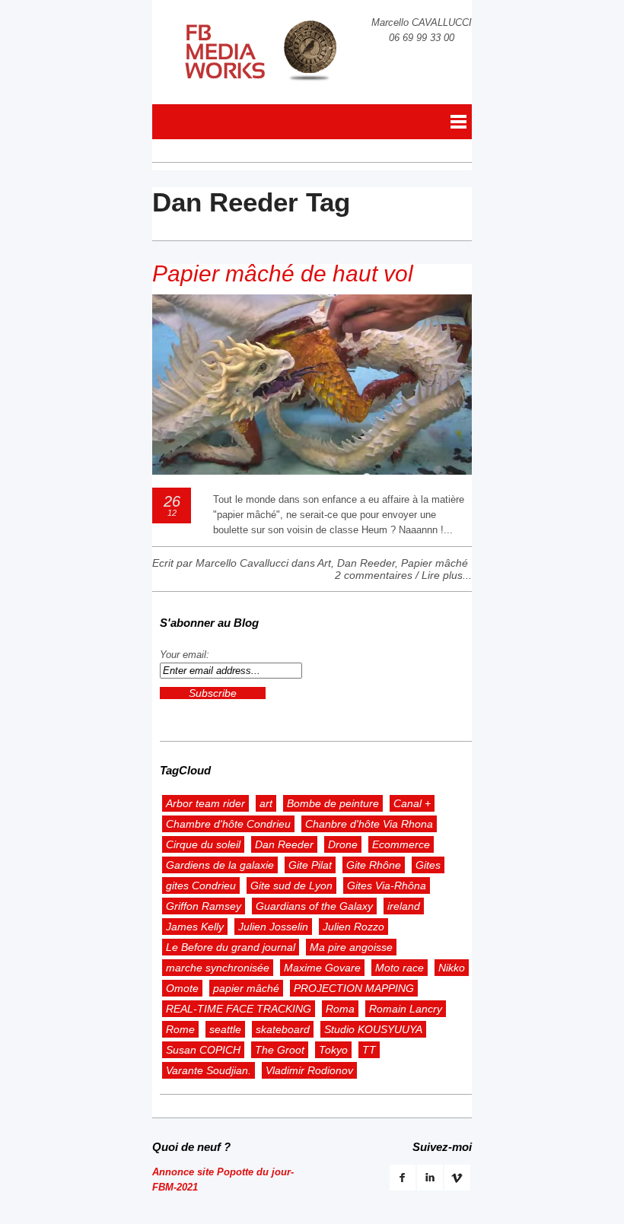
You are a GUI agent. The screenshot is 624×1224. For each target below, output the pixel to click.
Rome (180, 1029)
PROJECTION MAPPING (354, 988)
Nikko (451, 968)
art (265, 803)
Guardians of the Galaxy (314, 906)
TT (369, 1050)
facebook (402, 1178)
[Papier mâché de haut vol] (312, 471)
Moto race (399, 968)
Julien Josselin (273, 926)
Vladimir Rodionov (309, 1070)
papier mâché (246, 988)
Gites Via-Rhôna (386, 885)
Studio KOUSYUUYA (373, 1029)
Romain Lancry (405, 1009)
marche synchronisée (217, 968)
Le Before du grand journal (230, 947)
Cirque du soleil (203, 844)
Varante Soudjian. (208, 1070)
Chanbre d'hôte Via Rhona (369, 824)
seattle (225, 1029)
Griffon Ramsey (203, 906)
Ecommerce (401, 844)
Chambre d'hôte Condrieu (228, 824)
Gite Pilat (310, 865)
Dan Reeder (366, 563)
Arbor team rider (205, 803)
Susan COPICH (203, 1050)
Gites (428, 865)
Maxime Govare (322, 968)
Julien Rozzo (353, 926)
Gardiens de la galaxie (220, 865)
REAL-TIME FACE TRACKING (238, 1009)
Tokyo (333, 1050)
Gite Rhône (373, 865)
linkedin (430, 1178)
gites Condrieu (201, 885)
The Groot (279, 1050)
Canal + (412, 803)
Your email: (184, 654)
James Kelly (195, 926)
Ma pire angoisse (351, 947)
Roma (340, 1009)
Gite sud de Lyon (291, 885)
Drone (343, 844)
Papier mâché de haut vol (282, 273)
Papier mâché (434, 563)
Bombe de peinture (333, 803)
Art (324, 563)
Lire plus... (447, 575)
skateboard (283, 1029)
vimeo (457, 1178)
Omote (182, 988)
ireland (403, 906)
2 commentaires (373, 575)
